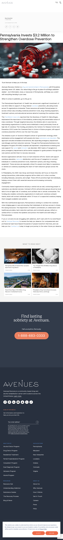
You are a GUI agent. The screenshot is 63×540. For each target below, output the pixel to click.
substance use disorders (47, 138)
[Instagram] (9, 402)
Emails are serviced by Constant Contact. (19, 433)
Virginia (35, 471)
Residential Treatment (11, 455)
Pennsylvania (37, 446)
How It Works (37, 492)
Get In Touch (37, 496)
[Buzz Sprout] (22, 402)
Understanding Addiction (12, 488)
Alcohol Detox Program (11, 446)
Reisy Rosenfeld (8, 18)
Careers (35, 500)
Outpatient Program (10, 463)
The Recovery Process (11, 496)
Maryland (36, 450)
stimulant (24, 148)
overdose (35, 106)
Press (35, 504)
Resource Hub (8, 484)
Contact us (15, 226)
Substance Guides (9, 492)
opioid (15, 148)
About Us (36, 484)
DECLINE (51, 533)
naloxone (19, 159)
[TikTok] (31, 402)
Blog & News (7, 500)
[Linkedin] (14, 402)
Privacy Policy (43, 529)
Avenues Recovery (12, 221)
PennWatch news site (12, 117)
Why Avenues (37, 488)
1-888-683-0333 (31, 335)
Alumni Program (8, 475)
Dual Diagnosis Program (11, 467)
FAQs (35, 509)
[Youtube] (18, 402)
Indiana (35, 463)
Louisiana (36, 459)
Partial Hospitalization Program (14, 459)
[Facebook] (5, 402)
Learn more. (17, 396)
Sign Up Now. (37, 422)
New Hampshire (38, 455)
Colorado (36, 467)
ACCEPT (38, 533)
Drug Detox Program (10, 450)
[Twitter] (27, 402)
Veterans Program (9, 471)
